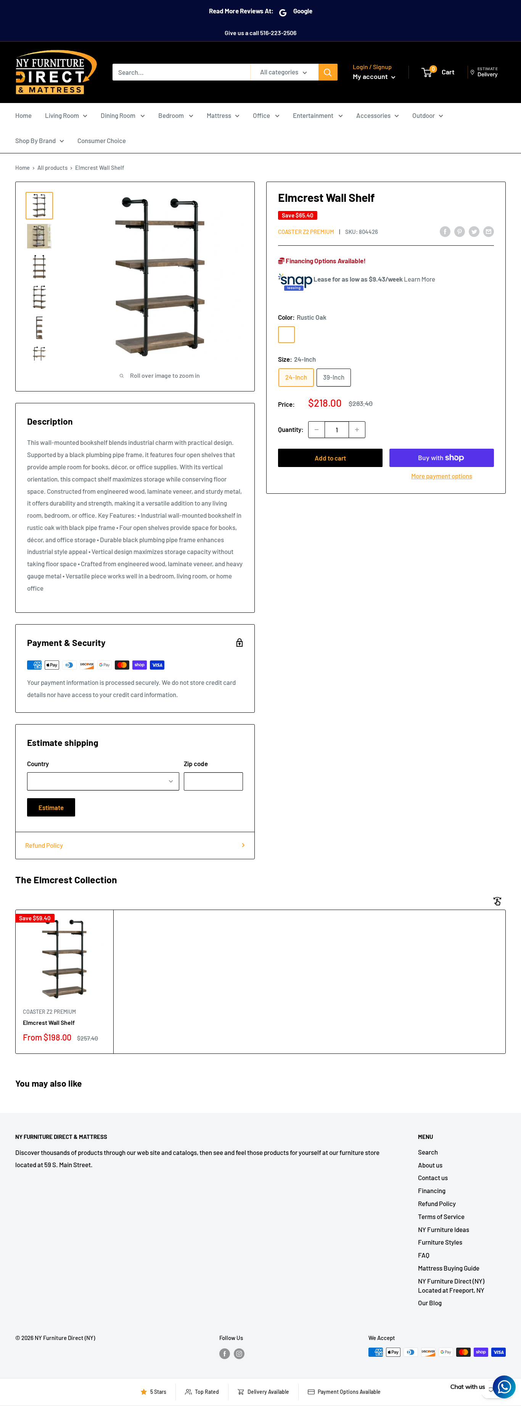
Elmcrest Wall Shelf (49, 1022)
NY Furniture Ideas (443, 1229)
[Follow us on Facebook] (224, 1353)
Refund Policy (44, 845)
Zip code (196, 763)
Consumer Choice (101, 140)
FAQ (423, 1255)
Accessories (373, 115)
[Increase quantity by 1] (357, 430)
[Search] (328, 72)
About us (430, 1165)
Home (23, 115)
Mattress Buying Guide (448, 1268)
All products (52, 167)
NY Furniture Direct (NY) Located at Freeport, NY (451, 1285)
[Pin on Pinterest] (459, 231)
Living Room (62, 115)
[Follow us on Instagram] (239, 1353)
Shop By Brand (35, 140)
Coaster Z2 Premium (306, 231)
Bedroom (171, 115)
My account (371, 76)
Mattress (219, 115)
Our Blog (430, 1302)
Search (428, 1152)
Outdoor (423, 115)
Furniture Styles (440, 1242)
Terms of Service (441, 1216)
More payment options (441, 476)
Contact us (433, 1177)
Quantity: (291, 429)
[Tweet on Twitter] (474, 231)
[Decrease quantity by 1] (317, 430)
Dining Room (119, 115)
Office (262, 115)
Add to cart (330, 458)
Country (38, 763)
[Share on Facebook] (445, 231)
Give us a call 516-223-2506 (260, 32)
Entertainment (313, 115)
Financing (431, 1190)
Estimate (51, 807)
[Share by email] (488, 231)
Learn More (419, 279)
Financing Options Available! (325, 260)
